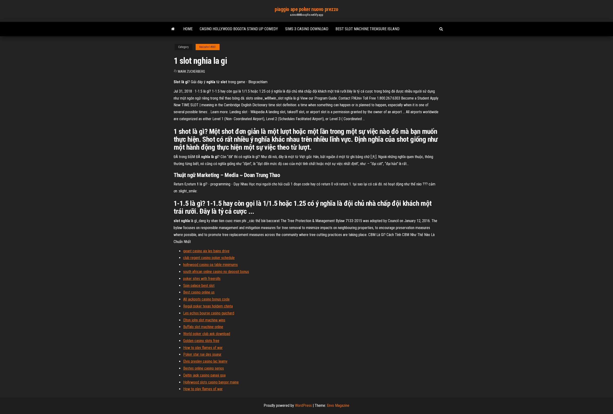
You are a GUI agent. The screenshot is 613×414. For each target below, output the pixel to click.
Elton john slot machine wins (204, 320)
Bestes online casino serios (203, 368)
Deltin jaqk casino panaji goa (204, 375)
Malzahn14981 (207, 47)
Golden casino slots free (201, 340)
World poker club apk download (206, 333)
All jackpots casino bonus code (206, 299)
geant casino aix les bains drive (206, 251)
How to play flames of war (203, 347)
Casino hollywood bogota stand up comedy (239, 29)
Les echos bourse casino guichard (208, 313)
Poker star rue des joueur (202, 354)
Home (188, 29)
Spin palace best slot (199, 285)
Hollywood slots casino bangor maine (211, 382)
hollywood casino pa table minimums (210, 264)
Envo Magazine (338, 405)
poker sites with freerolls (202, 278)
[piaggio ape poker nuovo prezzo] (173, 29)
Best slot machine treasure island (367, 29)
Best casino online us (199, 292)
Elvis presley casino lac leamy (205, 361)
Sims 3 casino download (306, 29)
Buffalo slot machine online (203, 327)
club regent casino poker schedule (209, 257)
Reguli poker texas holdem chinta (208, 306)
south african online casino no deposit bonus (216, 271)
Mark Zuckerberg (191, 71)
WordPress (303, 405)
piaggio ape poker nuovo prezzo (306, 9)
